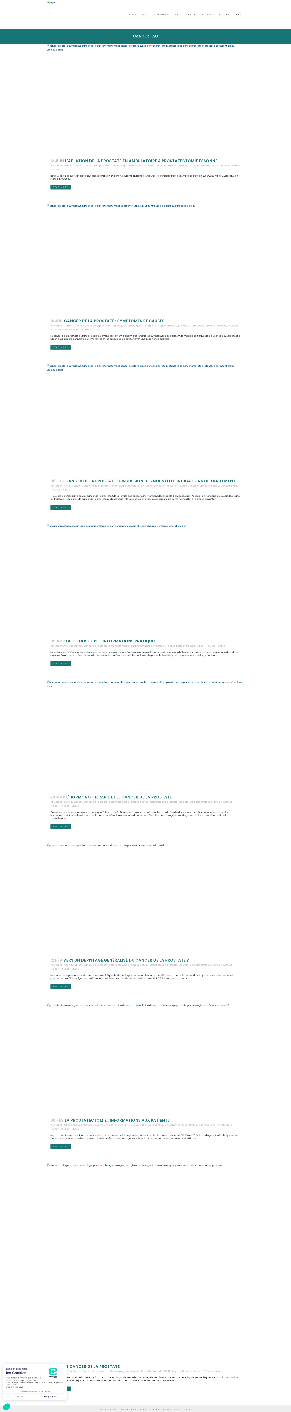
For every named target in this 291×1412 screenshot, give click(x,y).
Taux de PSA (197, 325)
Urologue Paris (198, 165)
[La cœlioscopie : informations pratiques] (145, 579)
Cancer (77, 165)
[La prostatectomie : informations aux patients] (145, 1058)
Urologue (183, 165)
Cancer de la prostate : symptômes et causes (114, 321)
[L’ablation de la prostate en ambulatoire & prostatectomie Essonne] (145, 99)
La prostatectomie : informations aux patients (117, 1120)
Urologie (172, 165)
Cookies (188, 1409)
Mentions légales (172, 1409)
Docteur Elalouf (220, 165)
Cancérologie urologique (126, 165)
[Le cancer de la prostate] (145, 1262)
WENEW (113, 1409)
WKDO (123, 1409)
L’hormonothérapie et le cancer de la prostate (119, 797)
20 (86, 330)
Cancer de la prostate (96, 165)
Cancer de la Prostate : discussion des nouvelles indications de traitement (150, 481)
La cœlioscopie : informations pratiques (111, 641)
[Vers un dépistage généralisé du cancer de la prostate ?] (145, 898)
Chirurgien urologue (154, 165)
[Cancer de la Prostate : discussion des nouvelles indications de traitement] (145, 419)
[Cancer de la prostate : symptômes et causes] (145, 259)
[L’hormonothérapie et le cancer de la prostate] (145, 735)
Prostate (172, 325)
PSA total (183, 325)
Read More (60, 187)
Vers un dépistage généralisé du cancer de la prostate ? (126, 960)
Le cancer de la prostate (92, 1366)
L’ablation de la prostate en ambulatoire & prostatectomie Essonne (141, 161)
